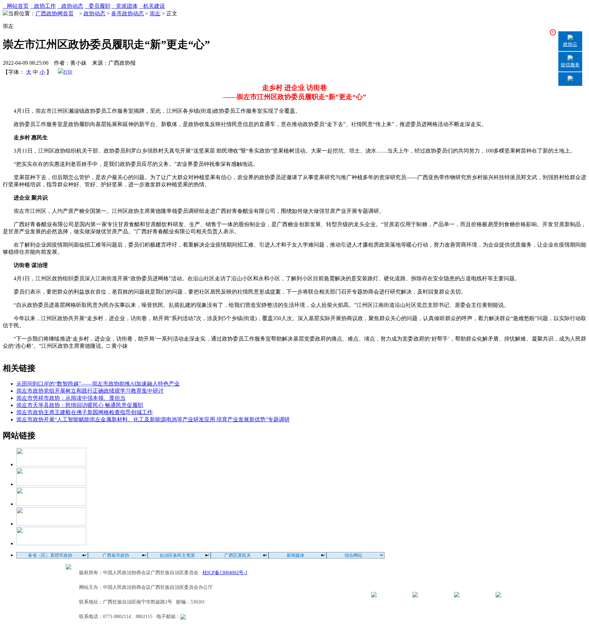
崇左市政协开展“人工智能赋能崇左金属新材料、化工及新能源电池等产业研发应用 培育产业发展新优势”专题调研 (153, 419)
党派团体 (125, 6)
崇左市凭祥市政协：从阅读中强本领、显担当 (70, 398)
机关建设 (152, 6)
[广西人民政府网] (51, 543)
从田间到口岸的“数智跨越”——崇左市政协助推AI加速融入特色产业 (98, 384)
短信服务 (570, 64)
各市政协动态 (127, 13)
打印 (67, 72)
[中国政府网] (51, 484)
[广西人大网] (51, 524)
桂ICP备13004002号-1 (224, 572)
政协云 (570, 44)
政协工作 (43, 6)
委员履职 (97, 6)
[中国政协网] (51, 504)
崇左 (155, 13)
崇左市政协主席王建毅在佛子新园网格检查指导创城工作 (84, 412)
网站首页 (16, 6)
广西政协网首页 (54, 13)
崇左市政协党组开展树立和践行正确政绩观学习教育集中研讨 (90, 391)
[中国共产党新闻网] (51, 464)
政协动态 (70, 6)
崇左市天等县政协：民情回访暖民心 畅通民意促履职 (79, 405)
